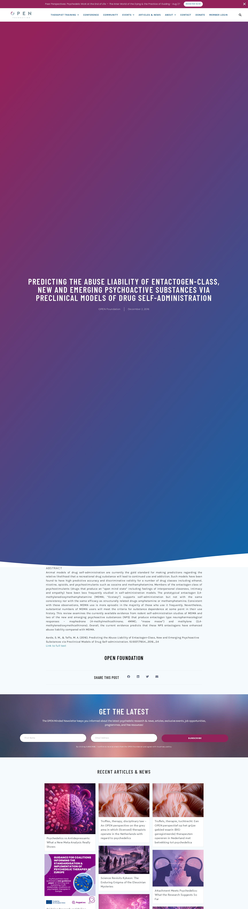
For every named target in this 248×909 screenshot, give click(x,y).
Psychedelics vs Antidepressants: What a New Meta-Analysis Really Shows (68, 842)
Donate (200, 14)
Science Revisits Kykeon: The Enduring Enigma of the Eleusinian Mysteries (123, 882)
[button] (240, 14)
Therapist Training (63, 14)
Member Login (218, 14)
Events (126, 14)
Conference (91, 14)
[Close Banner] (245, 4)
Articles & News (150, 14)
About (169, 14)
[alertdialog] (124, 4)
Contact (185, 14)
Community (110, 14)
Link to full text (56, 645)
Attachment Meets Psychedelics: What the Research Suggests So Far (176, 895)
